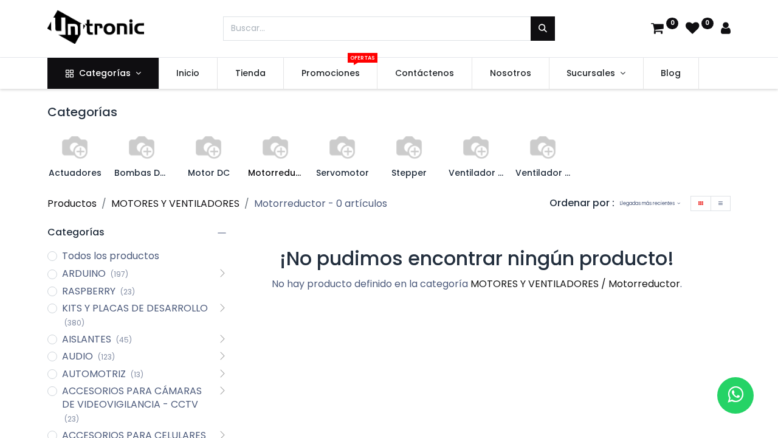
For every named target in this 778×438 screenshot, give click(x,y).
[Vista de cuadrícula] (700, 203)
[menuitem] (188, 73)
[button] (650, 203)
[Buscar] (543, 28)
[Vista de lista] (721, 203)
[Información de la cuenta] (726, 30)
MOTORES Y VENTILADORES (175, 203)
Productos (72, 203)
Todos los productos (110, 256)
